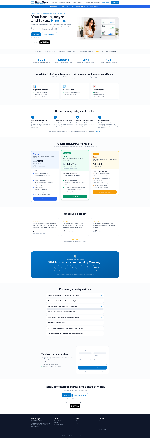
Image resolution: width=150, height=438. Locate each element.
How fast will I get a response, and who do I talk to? (75, 317)
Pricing (79, 2)
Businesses (54, 2)
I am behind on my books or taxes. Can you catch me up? (75, 328)
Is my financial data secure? (75, 323)
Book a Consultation (49, 34)
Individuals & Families (64, 2)
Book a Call (105, 2)
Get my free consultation (92, 368)
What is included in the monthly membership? (75, 301)
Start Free (36, 34)
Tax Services (79, 425)
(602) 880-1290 (58, 421)
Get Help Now (89, 2)
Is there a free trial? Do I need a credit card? (75, 312)
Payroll (78, 423)
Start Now (115, 2)
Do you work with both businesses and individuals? (75, 295)
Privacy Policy (102, 429)
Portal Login (97, 2)
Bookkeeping (79, 421)
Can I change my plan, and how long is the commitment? (75, 334)
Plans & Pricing (102, 421)
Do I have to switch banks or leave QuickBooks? (75, 306)
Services (74, 2)
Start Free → (98, 131)
